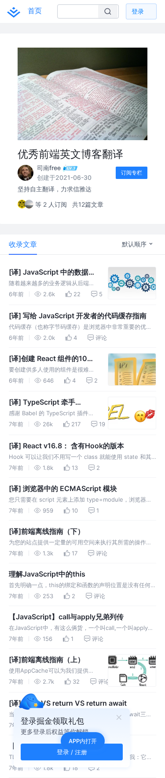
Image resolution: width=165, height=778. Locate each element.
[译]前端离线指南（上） (46, 659)
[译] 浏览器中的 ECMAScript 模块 (63, 488)
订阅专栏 (131, 172)
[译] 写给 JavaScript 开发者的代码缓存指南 (78, 315)
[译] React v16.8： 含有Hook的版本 (66, 445)
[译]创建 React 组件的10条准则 (51, 359)
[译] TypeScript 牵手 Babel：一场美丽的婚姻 (46, 402)
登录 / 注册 (72, 752)
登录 (138, 11)
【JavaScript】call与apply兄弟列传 (66, 616)
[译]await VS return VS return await (68, 703)
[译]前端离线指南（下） (46, 531)
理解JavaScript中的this (47, 574)
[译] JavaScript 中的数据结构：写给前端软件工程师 (52, 272)
